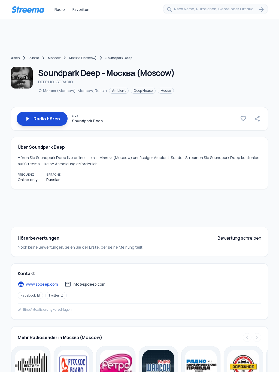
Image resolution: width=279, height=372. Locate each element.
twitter (56, 295)
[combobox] (215, 9)
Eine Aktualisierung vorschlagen (45, 309)
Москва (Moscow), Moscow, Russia (72, 90)
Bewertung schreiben (239, 238)
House (166, 90)
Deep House (143, 90)
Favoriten (80, 9)
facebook (30, 295)
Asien (15, 58)
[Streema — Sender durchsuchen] (28, 9)
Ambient (119, 90)
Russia (34, 58)
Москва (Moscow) (83, 58)
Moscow (54, 58)
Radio (59, 9)
